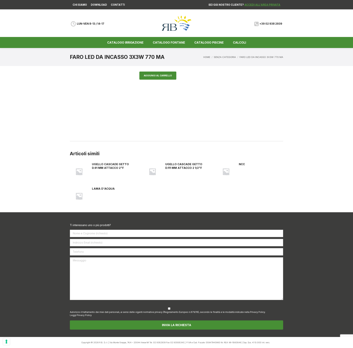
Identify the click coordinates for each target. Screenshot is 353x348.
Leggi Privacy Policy (81, 315)
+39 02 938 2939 (270, 23)
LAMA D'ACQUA (103, 188)
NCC (242, 164)
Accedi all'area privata (262, 4)
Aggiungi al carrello (158, 75)
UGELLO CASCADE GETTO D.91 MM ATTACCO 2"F (110, 166)
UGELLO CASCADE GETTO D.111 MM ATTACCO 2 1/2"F (183, 166)
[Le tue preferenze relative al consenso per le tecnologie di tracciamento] (6, 341)
